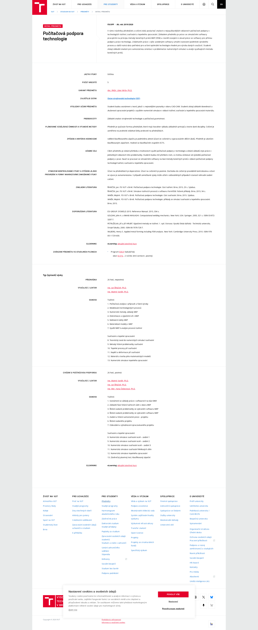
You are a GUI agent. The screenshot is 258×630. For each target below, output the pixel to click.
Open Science (137, 533)
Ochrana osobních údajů (201, 537)
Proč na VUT (77, 501)
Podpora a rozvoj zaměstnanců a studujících (201, 547)
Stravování (48, 515)
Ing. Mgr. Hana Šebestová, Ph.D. (121, 388)
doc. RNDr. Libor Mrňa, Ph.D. (120, 90)
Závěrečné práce (109, 518)
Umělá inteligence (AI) (199, 581)
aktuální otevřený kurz (127, 243)
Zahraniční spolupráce (170, 506)
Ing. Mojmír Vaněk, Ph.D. (118, 291)
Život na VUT (59, 4)
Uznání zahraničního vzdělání (111, 549)
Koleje (45, 510)
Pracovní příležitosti (202, 540)
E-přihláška (77, 533)
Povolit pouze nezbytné (173, 609)
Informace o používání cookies (113, 622)
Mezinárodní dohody (169, 520)
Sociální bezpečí (109, 563)
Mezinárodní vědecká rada (143, 510)
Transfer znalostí (138, 528)
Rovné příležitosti (197, 553)
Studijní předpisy (109, 526)
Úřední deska (196, 532)
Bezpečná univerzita (199, 518)
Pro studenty (111, 4)
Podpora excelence (139, 506)
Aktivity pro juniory (80, 515)
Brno (45, 529)
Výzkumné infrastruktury (142, 523)
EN (221, 4)
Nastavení (173, 602)
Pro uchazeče (85, 4)
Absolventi (198, 576)
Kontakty (194, 567)
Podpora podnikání (110, 573)
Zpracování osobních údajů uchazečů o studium (84, 526)
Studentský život (50, 524)
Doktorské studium (110, 523)
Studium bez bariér (110, 568)
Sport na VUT (49, 520)
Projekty (134, 537)
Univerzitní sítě (166, 524)
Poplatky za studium (111, 531)
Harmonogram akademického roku (110, 512)
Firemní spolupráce (169, 501)
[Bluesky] (211, 597)
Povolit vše (173, 594)
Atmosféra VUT (50, 501)
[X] (203, 597)
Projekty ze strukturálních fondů (142, 544)
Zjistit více (73, 610)
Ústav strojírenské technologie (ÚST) (124, 98)
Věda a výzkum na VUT (141, 501)
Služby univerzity (167, 515)
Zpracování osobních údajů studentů (114, 538)
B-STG (120, 256)
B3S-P (121, 251)
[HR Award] (211, 624)
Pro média (194, 572)
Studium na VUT (67, 12)
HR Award (194, 562)
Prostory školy (49, 506)
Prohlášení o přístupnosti (111, 619)
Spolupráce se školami (170, 510)
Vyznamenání (196, 523)
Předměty (85, 12)
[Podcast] (203, 605)
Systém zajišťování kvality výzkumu (142, 517)
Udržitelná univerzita (199, 506)
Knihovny (109, 559)
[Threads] (195, 597)
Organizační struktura (199, 529)
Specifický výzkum (139, 550)
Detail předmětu (102, 12)
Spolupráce (163, 4)
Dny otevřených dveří (82, 510)
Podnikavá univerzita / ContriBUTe (199, 512)
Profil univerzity (197, 501)
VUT (52, 12)
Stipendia (106, 554)
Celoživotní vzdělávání (82, 520)
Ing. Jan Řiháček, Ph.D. (117, 287)
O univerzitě (187, 4)
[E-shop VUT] (211, 605)
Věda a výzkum (137, 4)
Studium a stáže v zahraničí (114, 543)
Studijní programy (80, 506)
